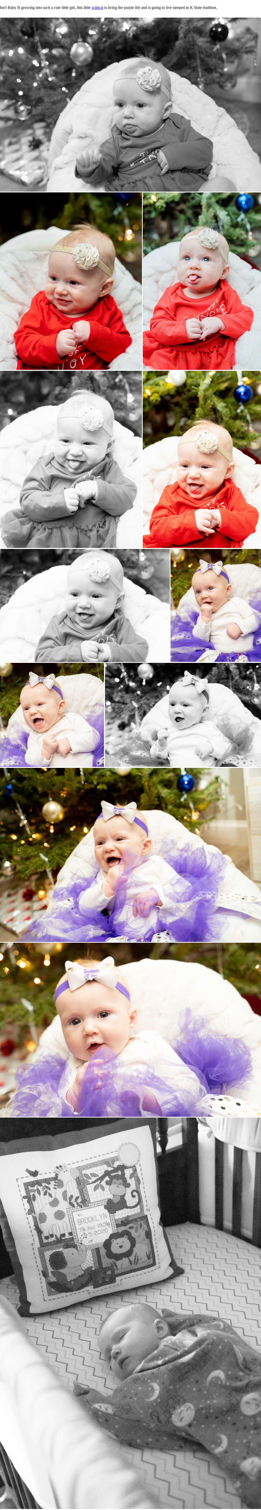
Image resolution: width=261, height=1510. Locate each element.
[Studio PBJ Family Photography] (130, 105)
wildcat (97, 7)
